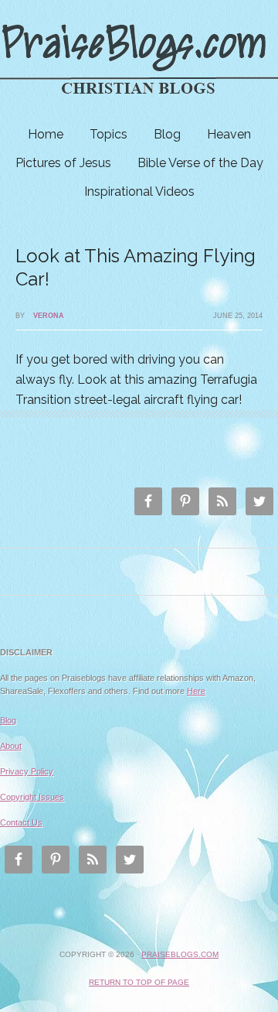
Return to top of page (139, 982)
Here (196, 691)
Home (45, 134)
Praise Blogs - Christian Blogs (139, 59)
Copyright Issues (32, 797)
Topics (108, 134)
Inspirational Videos (139, 191)
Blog (167, 134)
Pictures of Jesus (63, 163)
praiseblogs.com (180, 954)
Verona (48, 316)
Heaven (229, 134)
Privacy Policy (26, 771)
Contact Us (21, 822)
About (11, 745)
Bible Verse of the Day (200, 163)
